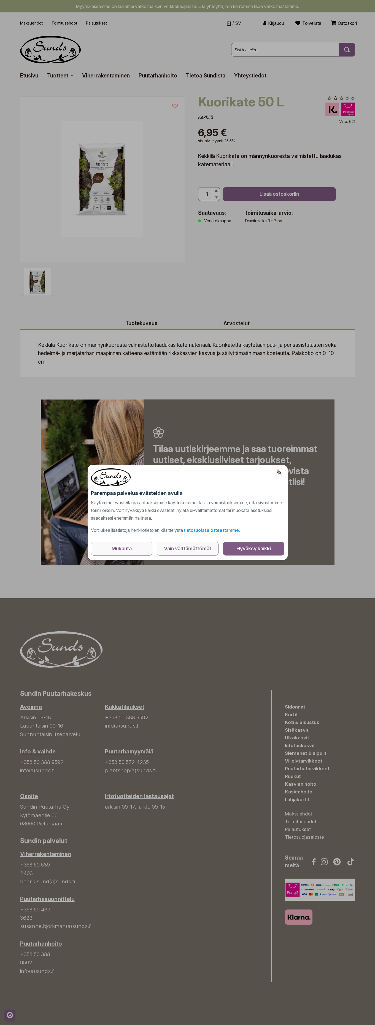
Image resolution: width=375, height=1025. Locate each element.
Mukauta (122, 548)
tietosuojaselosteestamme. (212, 530)
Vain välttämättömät (187, 548)
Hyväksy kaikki (253, 548)
